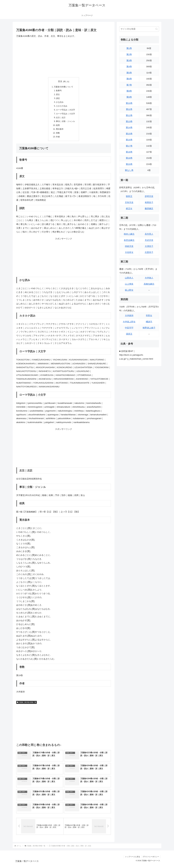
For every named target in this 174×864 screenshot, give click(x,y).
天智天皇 (129, 202)
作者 (58, 137)
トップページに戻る (132, 857)
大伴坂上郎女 (129, 322)
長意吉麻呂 (129, 240)
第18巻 (129, 152)
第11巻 (129, 109)
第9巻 (129, 97)
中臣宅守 (129, 328)
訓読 (58, 98)
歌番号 (59, 90)
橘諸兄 (149, 322)
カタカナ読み (61, 106)
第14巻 (129, 127)
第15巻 (129, 134)
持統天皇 (129, 246)
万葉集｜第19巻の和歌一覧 (27, 702)
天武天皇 (149, 240)
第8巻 (129, 91)
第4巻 (129, 66)
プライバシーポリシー (151, 857)
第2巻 (129, 54)
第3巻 (129, 60)
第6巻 (129, 79)
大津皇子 (149, 246)
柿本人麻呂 (129, 234)
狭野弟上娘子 (149, 328)
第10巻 (129, 103)
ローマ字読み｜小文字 (65, 114)
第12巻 (129, 115)
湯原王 (129, 334)
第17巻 (129, 146)
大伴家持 (129, 315)
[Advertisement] (63, 57)
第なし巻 (129, 170)
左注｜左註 (60, 117)
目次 (60, 81)
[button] (156, 29)
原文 (58, 94)
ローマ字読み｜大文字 (65, 110)
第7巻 (129, 85)
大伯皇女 (129, 252)
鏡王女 (129, 208)
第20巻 (129, 164)
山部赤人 (129, 278)
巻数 (58, 133)
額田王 (129, 196)
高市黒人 (149, 234)
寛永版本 (60, 129)
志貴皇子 (149, 252)
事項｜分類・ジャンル (65, 121)
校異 (58, 125)
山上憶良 (129, 284)
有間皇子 (149, 202)
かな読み (60, 102)
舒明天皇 (149, 196)
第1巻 (129, 48)
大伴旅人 (149, 278)
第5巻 (129, 73)
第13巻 (129, 121)
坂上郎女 (129, 290)
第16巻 (129, 140)
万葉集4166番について (63, 87)
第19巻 (129, 158)
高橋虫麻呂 (149, 284)
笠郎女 (149, 315)
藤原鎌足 (149, 208)
